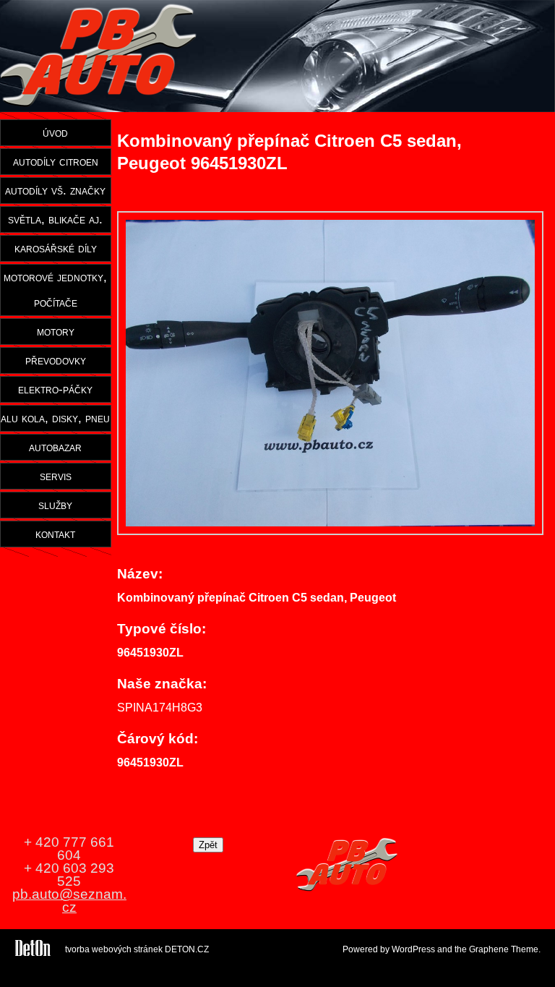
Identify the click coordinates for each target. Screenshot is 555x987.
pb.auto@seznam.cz (69, 900)
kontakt (55, 533)
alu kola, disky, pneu (55, 418)
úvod (55, 132)
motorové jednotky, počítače (55, 289)
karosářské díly (55, 248)
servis (56, 476)
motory (55, 331)
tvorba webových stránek (114, 949)
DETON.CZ (187, 949)
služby (55, 504)
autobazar (55, 447)
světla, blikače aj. (55, 219)
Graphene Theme (503, 949)
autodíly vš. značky (55, 190)
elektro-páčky (55, 389)
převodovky (55, 360)
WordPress (413, 949)
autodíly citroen (55, 161)
